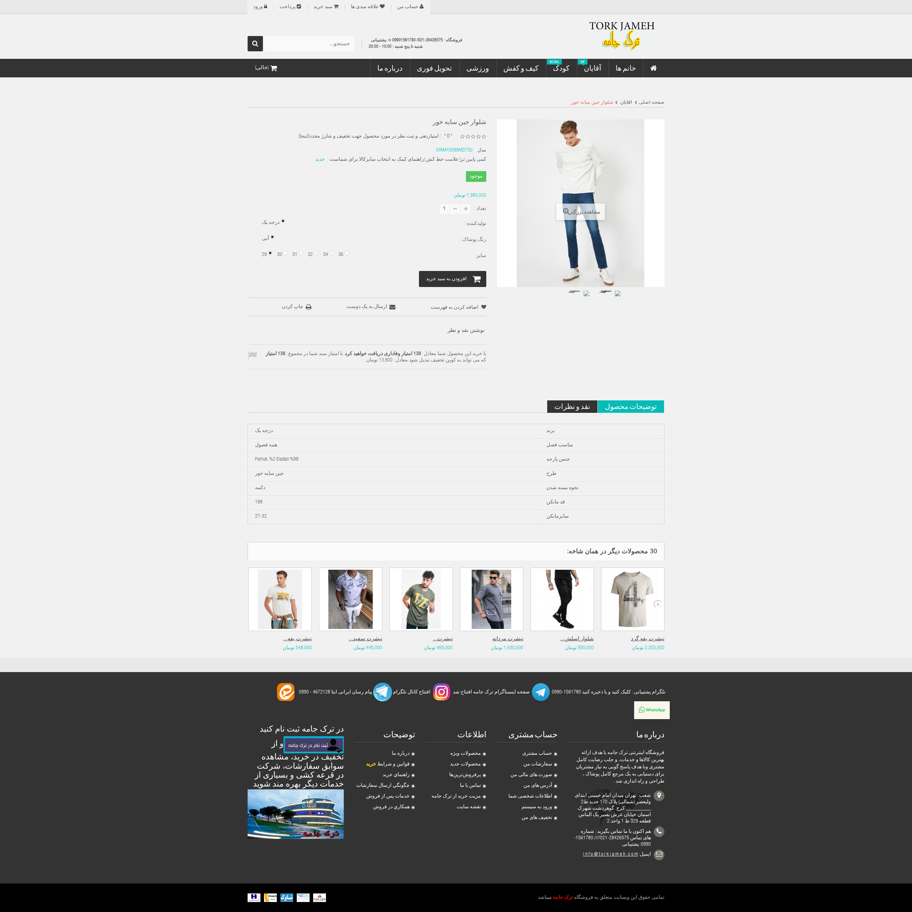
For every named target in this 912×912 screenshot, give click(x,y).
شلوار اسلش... (577, 639)
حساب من (408, 7)
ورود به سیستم (537, 807)
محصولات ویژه (465, 753)
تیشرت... (443, 639)
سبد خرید (323, 7)
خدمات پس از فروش (388, 796)
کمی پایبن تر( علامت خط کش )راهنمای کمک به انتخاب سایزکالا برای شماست (408, 159)
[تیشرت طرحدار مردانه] (421, 599)
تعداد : (480, 208)
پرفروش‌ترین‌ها (465, 775)
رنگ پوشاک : (472, 239)
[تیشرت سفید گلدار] (350, 599)
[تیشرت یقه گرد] (632, 599)
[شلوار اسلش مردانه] (562, 599)
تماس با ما (470, 785)
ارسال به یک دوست (367, 306)
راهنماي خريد (396, 775)
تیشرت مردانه (507, 639)
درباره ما (401, 753)
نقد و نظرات (572, 406)
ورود (258, 7)
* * (448, 136)
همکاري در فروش (391, 807)
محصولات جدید (465, 764)
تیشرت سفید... (365, 639)
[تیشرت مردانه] (491, 599)
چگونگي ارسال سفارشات (383, 785)
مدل (481, 150)
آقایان (625, 102)
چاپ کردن (292, 306)
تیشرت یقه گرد (647, 639)
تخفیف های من (537, 817)
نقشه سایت (469, 807)
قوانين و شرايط (388, 764)
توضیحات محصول (631, 406)
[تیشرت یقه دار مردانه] (280, 599)
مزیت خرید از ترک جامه (456, 796)
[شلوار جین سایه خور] (577, 303)
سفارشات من (537, 764)
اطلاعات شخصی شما (530, 796)
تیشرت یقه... (297, 639)
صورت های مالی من (531, 775)
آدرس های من (537, 785)
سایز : (479, 255)
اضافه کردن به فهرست (455, 307)
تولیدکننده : (474, 223)
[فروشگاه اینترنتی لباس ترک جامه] (598, 36)
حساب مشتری (537, 753)
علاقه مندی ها (365, 7)
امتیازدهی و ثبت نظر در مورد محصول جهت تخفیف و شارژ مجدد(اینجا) (369, 136)
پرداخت (288, 7)
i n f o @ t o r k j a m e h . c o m (610, 854)
